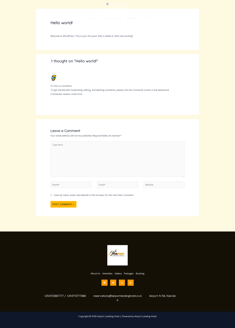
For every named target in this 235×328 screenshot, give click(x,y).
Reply (182, 101)
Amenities (105, 17)
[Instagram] (122, 283)
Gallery (118, 17)
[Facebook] (104, 283)
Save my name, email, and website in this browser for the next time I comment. (94, 195)
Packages (131, 17)
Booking (144, 17)
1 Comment (56, 28)
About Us (91, 17)
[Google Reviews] (131, 283)
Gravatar (87, 94)
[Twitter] (113, 283)
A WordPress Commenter (72, 76)
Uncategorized (71, 28)
